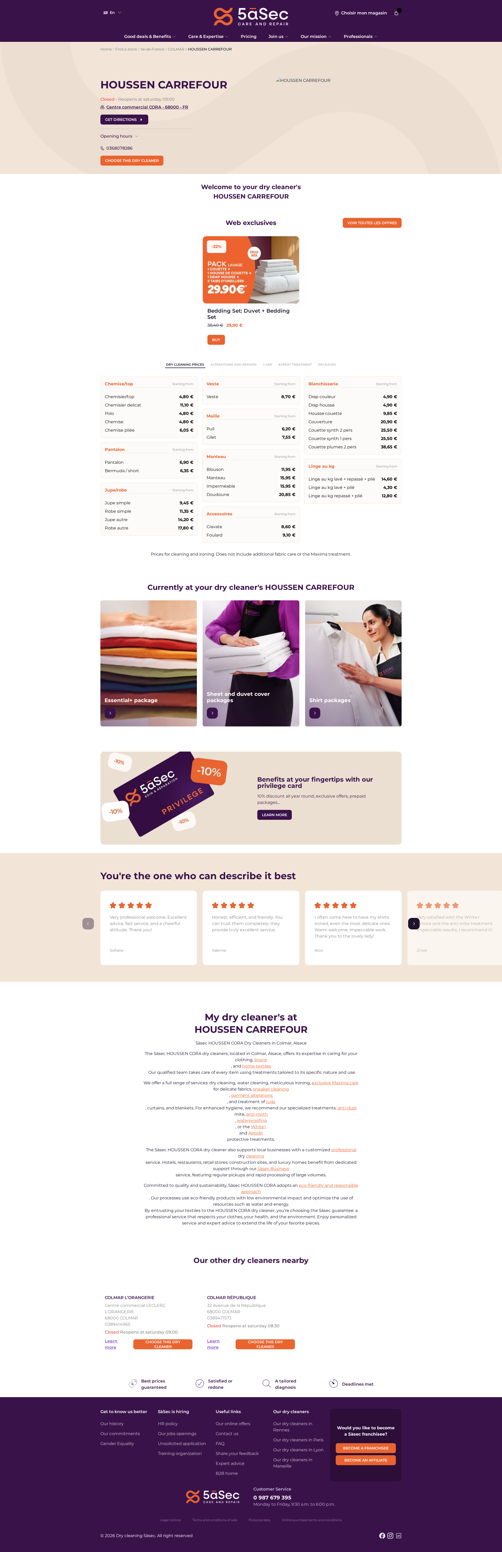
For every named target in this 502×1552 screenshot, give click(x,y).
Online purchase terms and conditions (312, 1520)
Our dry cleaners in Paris (298, 1439)
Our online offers (233, 1423)
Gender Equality (117, 1443)
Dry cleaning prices (185, 364)
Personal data (259, 1520)
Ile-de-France (152, 49)
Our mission (314, 36)
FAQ (220, 1443)
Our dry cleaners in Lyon (298, 1449)
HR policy (168, 1423)
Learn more (111, 1344)
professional (343, 1149)
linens (260, 1059)
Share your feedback (237, 1453)
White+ (258, 1126)
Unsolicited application (182, 1443)
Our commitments (120, 1433)
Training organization (180, 1453)
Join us (276, 36)
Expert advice (230, 1463)
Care (267, 364)
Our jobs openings (177, 1433)
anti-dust (347, 1107)
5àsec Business (273, 1168)
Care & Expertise (206, 36)
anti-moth (257, 1114)
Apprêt (255, 1133)
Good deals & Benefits (147, 36)
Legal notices (170, 1520)
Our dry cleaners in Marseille (292, 1463)
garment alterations (252, 1095)
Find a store (126, 49)
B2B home (227, 1473)
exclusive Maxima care (335, 1082)
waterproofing (252, 1120)
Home (106, 49)
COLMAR (176, 49)
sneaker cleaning (271, 1089)
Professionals (358, 36)
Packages (327, 364)
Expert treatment (295, 364)
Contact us (227, 1433)
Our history (112, 1423)
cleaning (255, 1156)
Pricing (248, 36)
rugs (270, 1101)
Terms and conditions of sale (214, 1520)
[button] (148, 923)
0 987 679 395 (272, 1497)
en (112, 12)
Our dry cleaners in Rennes (292, 1426)
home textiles (256, 1066)
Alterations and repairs (233, 364)
